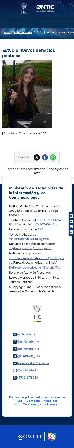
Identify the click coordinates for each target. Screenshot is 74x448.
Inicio (7, 32)
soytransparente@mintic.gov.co (30, 248)
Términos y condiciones (40, 404)
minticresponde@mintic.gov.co (29, 239)
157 (40, 229)
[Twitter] (37, 157)
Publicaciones (23, 32)
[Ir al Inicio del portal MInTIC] (37, 313)
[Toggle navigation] (37, 22)
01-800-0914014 (46, 224)
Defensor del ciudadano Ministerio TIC (34, 267)
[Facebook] (45, 157)
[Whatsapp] (53, 157)
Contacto (33, 401)
